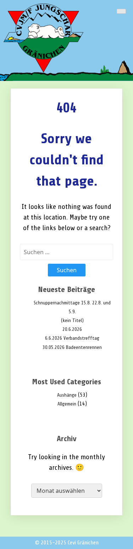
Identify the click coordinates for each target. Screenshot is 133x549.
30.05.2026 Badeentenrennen (72, 347)
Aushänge (67, 395)
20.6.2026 (72, 329)
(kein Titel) (72, 320)
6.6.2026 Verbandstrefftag (72, 338)
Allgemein (66, 404)
